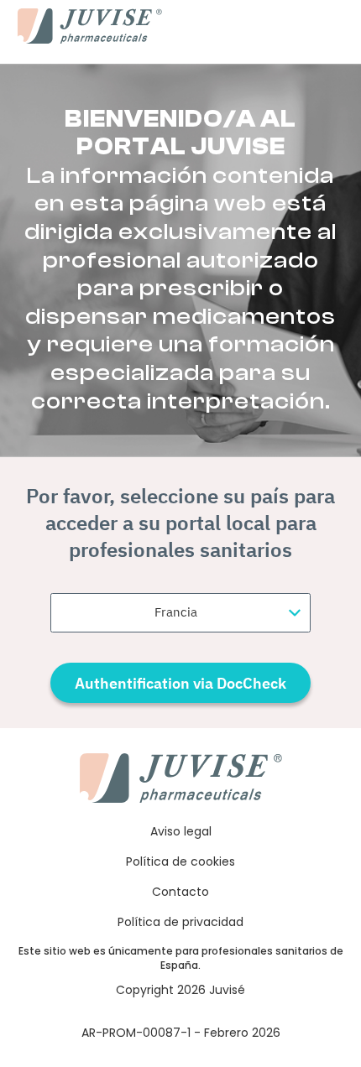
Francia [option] (175, 612)
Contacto (180, 891)
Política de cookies (180, 861)
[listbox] (180, 612)
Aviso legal (181, 831)
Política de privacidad (180, 921)
